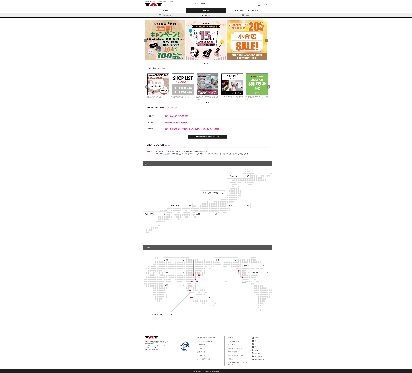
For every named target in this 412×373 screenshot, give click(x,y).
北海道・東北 (234, 176)
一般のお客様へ (201, 345)
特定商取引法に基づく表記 (235, 355)
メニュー (264, 4)
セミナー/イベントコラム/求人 (247, 10)
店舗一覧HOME (166, 15)
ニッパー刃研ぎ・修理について (206, 359)
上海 (166, 272)
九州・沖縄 (149, 214)
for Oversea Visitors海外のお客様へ (207, 337)
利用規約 (230, 359)
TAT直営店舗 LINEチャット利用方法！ (256, 98)
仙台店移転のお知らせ (153, 97)
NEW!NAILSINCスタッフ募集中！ (231, 97)
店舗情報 (206, 10)
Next (266, 40)
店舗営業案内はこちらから (180, 97)
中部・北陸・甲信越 (210, 193)
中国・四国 (175, 205)
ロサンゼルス (253, 272)
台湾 (191, 297)
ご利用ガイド (201, 348)
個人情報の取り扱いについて (236, 348)
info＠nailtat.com (153, 349)
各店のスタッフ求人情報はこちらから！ (207, 98)
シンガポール (156, 314)
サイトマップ (231, 345)
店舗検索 (207, 15)
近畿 (198, 214)
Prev (145, 40)
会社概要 (230, 337)
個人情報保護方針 (233, 352)
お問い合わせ (201, 352)
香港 (166, 285)
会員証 (247, 15)
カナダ (246, 265)
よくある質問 (201, 355)
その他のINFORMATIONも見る (208, 136)
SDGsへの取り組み (233, 341)
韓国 (217, 260)
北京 (166, 260)
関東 (230, 205)
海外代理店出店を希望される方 (206, 341)
